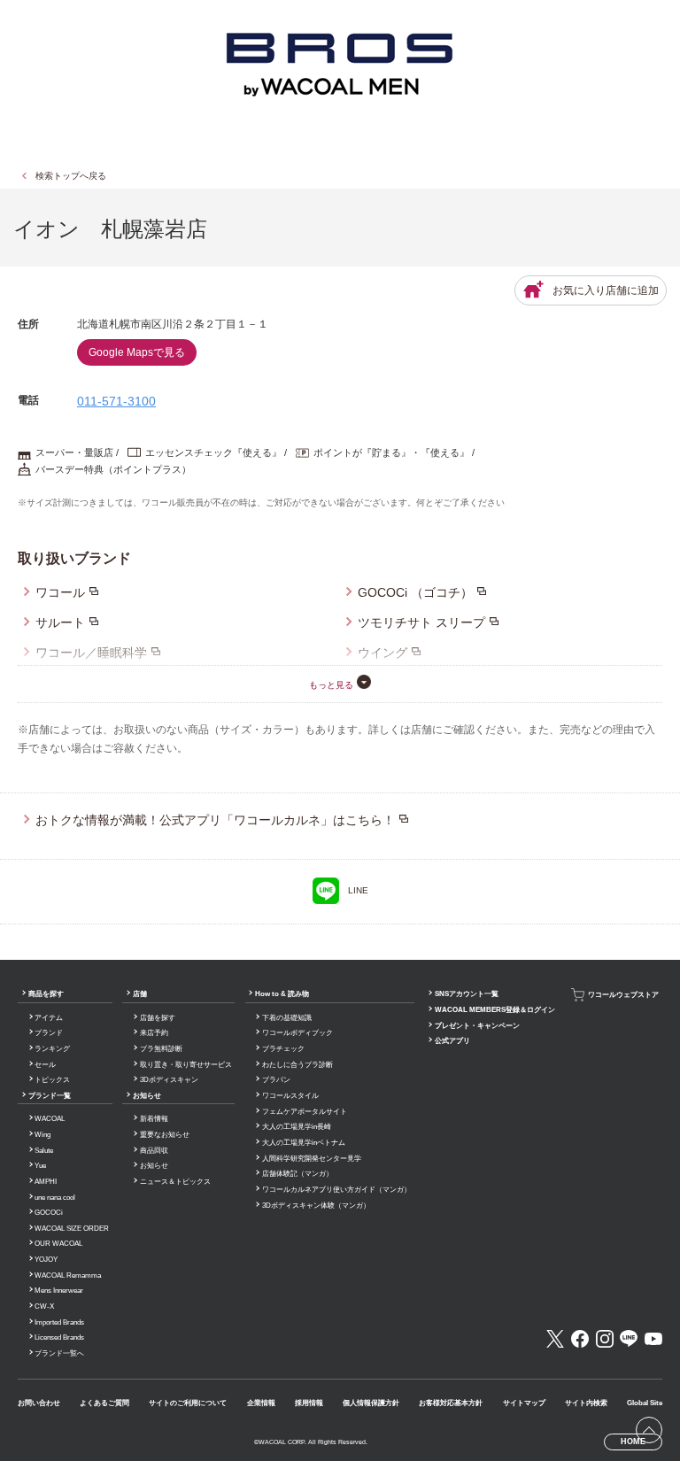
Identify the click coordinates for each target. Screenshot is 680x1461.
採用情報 (309, 1403)
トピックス (52, 1080)
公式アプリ (452, 1041)
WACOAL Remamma (68, 1275)
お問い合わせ (39, 1403)
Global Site (644, 1403)
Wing (42, 1135)
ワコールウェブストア (623, 995)
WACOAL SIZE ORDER (72, 1229)
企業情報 (261, 1403)
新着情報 (154, 1119)
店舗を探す (157, 1018)
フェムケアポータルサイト (304, 1112)
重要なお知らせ (164, 1135)
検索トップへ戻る (70, 176)
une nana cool (55, 1198)
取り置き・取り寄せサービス (186, 1065)
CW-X (44, 1306)
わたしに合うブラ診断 (297, 1065)
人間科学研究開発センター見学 (311, 1159)
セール (45, 1065)
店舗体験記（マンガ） (297, 1174)
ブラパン (276, 1080)
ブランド (49, 1033)
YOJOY (46, 1260)
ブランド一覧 (49, 1096)
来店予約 (154, 1033)
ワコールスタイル (290, 1096)
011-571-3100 (116, 401)
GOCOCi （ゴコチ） (415, 592)
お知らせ (147, 1096)
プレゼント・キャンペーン (477, 1026)
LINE (358, 890)
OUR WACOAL (58, 1244)
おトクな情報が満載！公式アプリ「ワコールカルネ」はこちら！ (215, 820)
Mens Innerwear (59, 1291)
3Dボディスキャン (169, 1080)
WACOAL (50, 1119)
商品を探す (46, 994)
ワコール (60, 592)
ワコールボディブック (297, 1033)
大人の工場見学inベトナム (303, 1143)
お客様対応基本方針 (451, 1403)
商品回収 (154, 1151)
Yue (40, 1166)
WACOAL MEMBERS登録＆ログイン (495, 1010)
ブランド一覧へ (59, 1353)
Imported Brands (59, 1322)
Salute (44, 1151)
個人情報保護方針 (371, 1403)
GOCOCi (49, 1213)
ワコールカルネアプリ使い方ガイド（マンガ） (336, 1190)
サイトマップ (524, 1403)
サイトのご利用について (188, 1403)
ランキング (52, 1049)
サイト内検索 (586, 1403)
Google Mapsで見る (137, 352)
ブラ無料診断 (161, 1049)
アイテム (49, 1018)
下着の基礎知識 (287, 1018)
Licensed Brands (59, 1337)
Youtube (653, 1339)
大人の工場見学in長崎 (296, 1127)
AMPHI (46, 1182)
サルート (60, 622)
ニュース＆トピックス (175, 1182)
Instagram (605, 1339)
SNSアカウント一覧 (466, 994)
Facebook (580, 1339)
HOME (633, 1441)
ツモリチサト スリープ (421, 622)
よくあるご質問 (104, 1403)
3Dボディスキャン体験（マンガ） (316, 1206)
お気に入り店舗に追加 (605, 290)
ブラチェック (283, 1049)
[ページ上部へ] (649, 1430)
